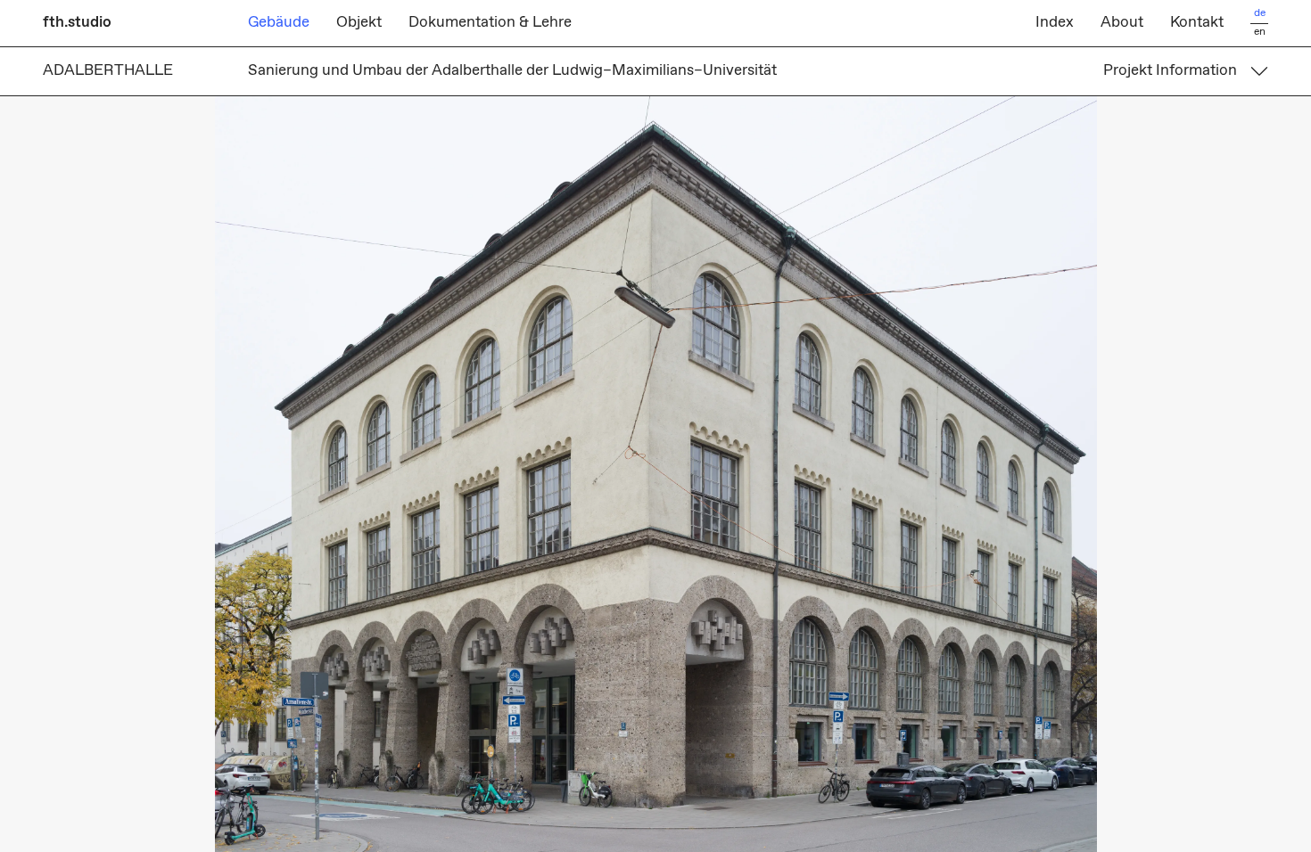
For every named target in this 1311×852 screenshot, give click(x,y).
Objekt (359, 22)
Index (1054, 22)
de (1260, 13)
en (1260, 32)
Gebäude (278, 22)
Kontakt (1197, 22)
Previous (328, 474)
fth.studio (77, 22)
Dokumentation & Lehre (490, 22)
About (1122, 22)
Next (983, 474)
